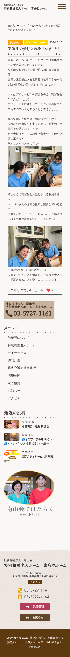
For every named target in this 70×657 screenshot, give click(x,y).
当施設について (19, 337)
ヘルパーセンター (36, 42)
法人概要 (14, 383)
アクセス (14, 398)
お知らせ (15, 42)
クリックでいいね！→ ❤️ (31, 290)
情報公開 (14, 375)
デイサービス (17, 353)
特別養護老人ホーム (22, 345)
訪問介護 (14, 360)
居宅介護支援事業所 (22, 368)
